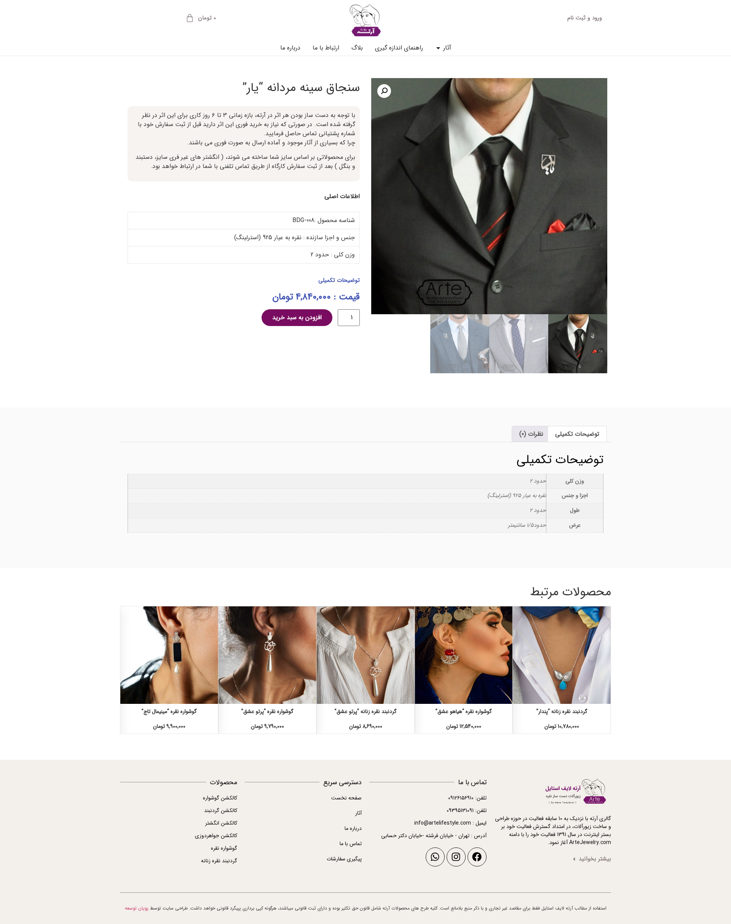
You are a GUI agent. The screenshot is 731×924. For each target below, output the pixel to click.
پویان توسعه (136, 908)
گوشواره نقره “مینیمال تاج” (169, 711)
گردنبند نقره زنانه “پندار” (561, 711)
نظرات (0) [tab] (531, 434)
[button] (384, 91)
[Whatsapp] (435, 856)
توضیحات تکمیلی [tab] (577, 434)
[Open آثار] (438, 48)
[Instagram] (456, 856)
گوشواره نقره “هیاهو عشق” (464, 711)
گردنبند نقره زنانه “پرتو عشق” (366, 711)
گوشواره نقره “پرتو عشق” (267, 711)
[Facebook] (477, 856)
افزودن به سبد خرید (297, 317)
